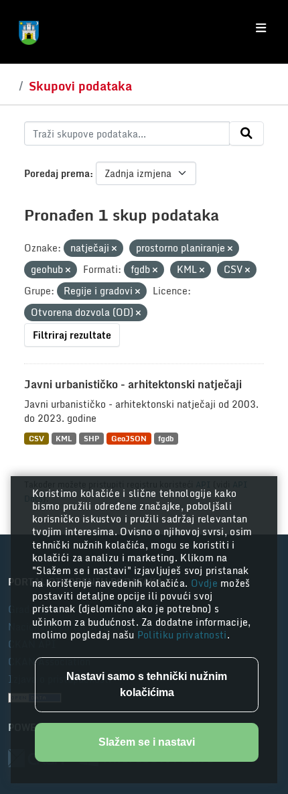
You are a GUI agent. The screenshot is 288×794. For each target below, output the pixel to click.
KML (64, 438)
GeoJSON (129, 438)
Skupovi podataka (80, 85)
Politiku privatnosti (182, 634)
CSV (36, 438)
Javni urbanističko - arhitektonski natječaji (133, 384)
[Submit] (246, 133)
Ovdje (206, 583)
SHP (91, 438)
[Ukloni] (114, 249)
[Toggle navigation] (261, 28)
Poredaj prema (57, 173)
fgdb (165, 438)
